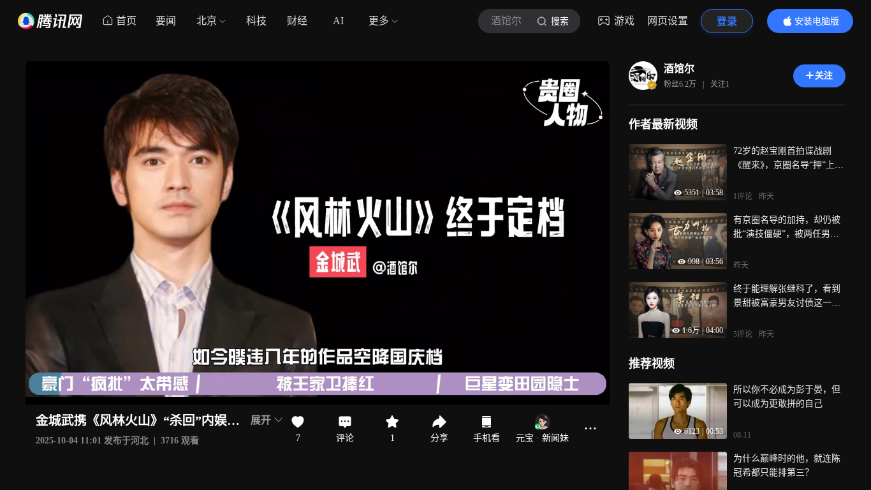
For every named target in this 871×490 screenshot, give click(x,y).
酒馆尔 (679, 68)
